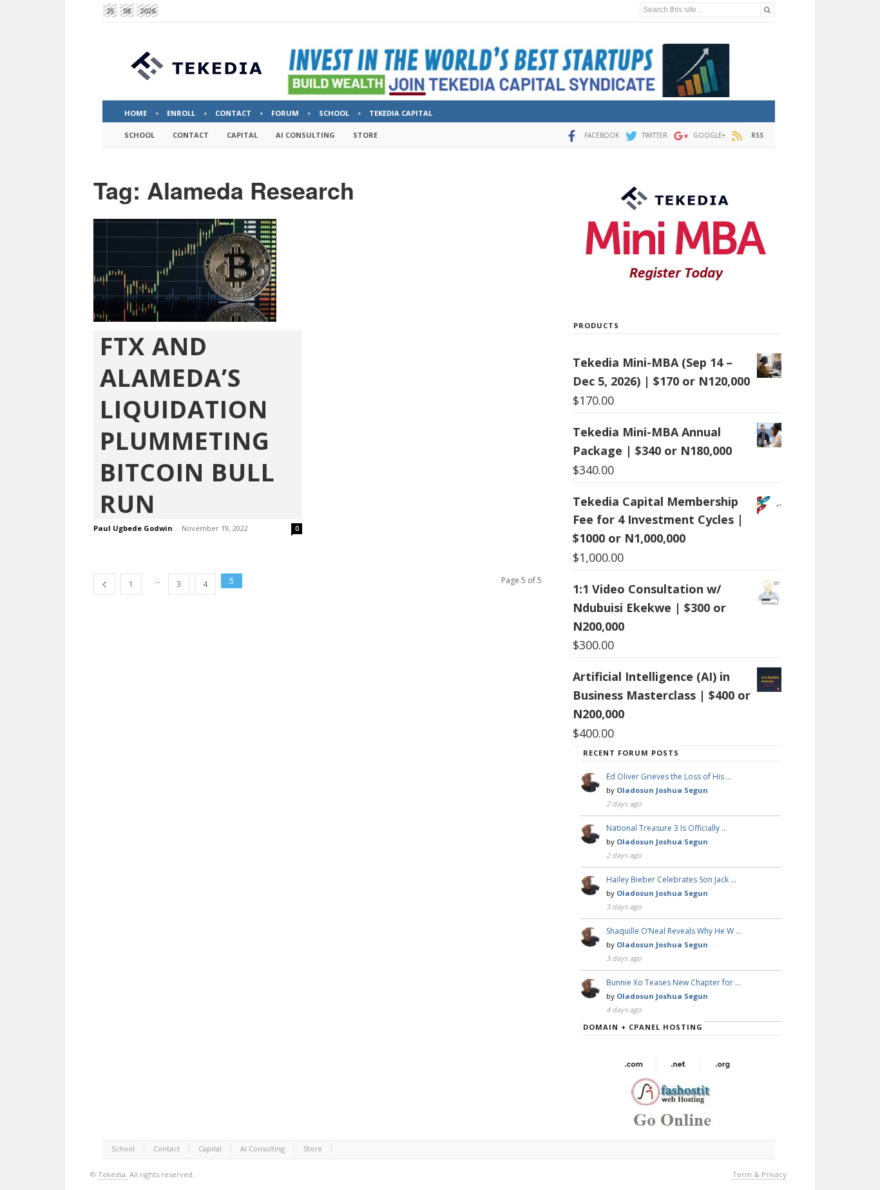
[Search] (767, 10)
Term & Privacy (759, 1174)
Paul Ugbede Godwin (133, 528)
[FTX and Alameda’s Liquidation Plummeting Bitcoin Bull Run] (197, 270)
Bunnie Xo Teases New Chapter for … (673, 982)
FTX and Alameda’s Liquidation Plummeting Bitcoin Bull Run (187, 424)
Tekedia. (113, 1174)
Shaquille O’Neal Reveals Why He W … (673, 930)
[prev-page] (104, 584)
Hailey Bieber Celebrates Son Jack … (671, 879)
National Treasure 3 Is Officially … (666, 828)
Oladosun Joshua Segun (662, 790)
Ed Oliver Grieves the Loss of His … (669, 776)
